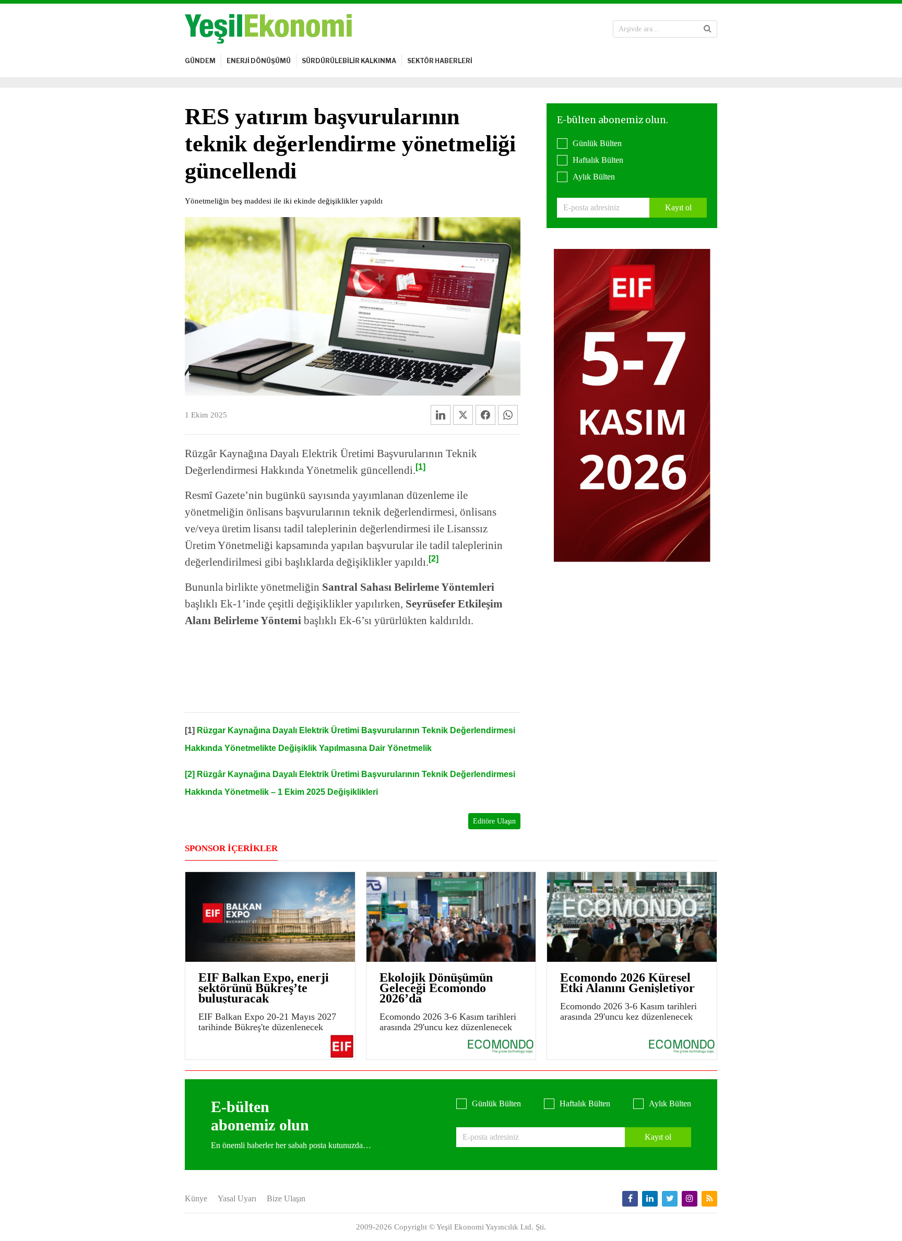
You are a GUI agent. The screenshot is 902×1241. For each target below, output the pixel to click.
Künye (196, 1198)
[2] (433, 558)
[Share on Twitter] (463, 415)
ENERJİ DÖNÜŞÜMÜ (259, 61)
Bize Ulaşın (286, 1198)
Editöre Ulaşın (494, 821)
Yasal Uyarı (237, 1198)
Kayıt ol (678, 207)
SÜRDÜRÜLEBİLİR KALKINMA (349, 61)
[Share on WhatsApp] (508, 415)
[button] (708, 28)
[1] (420, 466)
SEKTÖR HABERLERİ (439, 61)
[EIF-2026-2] (632, 404)
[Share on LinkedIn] (440, 415)
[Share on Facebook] (485, 415)
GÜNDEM (200, 61)
